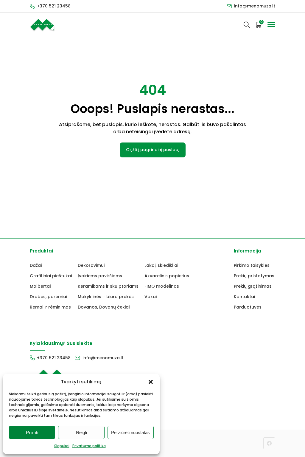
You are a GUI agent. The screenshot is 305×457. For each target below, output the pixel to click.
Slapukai (61, 445)
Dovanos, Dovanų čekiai (104, 307)
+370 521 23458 (54, 6)
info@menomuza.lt (254, 6)
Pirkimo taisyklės (252, 265)
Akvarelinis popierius (166, 276)
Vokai (150, 297)
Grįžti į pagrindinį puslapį (152, 150)
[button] (151, 382)
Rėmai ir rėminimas (50, 307)
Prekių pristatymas (254, 276)
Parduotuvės (248, 307)
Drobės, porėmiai (48, 297)
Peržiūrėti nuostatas (130, 432)
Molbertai (40, 286)
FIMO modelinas (161, 286)
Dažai (36, 265)
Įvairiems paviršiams (100, 276)
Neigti (81, 432)
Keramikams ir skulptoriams (108, 286)
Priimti (32, 432)
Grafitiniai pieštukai (51, 276)
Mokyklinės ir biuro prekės (106, 297)
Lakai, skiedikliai (161, 265)
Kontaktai (244, 297)
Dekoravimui (91, 265)
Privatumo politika (89, 445)
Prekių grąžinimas (253, 286)
